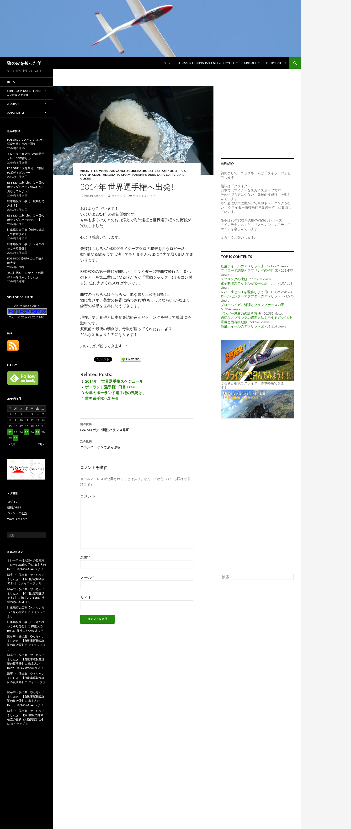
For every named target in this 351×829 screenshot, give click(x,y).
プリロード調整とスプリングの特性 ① (249, 270)
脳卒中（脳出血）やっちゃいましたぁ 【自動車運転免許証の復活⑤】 (25, 640)
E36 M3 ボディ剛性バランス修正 (104, 427)
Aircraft (250, 62)
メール (87, 577)
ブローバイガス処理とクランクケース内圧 (252, 305)
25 (26, 432)
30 (15, 438)
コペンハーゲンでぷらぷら (100, 444)
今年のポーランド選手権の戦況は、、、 (119, 392)
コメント (88, 496)
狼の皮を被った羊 (24, 63)
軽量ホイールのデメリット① (242, 266)
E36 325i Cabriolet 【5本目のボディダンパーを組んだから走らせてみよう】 (25, 187)
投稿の (14, 507)
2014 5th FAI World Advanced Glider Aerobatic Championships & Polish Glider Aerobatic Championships (133, 172)
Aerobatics (157, 174)
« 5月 (12, 444)
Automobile (274, 62)
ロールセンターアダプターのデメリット (251, 296)
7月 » (41, 444)
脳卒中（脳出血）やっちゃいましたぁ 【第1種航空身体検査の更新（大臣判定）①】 (25, 715)
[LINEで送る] (130, 359)
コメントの (17, 513)
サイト (86, 597)
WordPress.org (17, 519)
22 (10, 432)
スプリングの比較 (234, 279)
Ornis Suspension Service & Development (206, 62)
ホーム (167, 62)
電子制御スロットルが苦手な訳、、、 (249, 283)
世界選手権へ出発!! (101, 398)
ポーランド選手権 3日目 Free (110, 387)
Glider (85, 178)
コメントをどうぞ (144, 196)
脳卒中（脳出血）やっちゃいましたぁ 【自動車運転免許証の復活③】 (25, 678)
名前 (85, 557)
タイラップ (118, 196)
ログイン (13, 501)
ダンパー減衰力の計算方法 (241, 313)
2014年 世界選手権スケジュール (114, 381)
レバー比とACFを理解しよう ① (244, 292)
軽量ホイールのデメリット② (242, 326)
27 (37, 432)
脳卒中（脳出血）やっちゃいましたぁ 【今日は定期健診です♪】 (25, 579)
